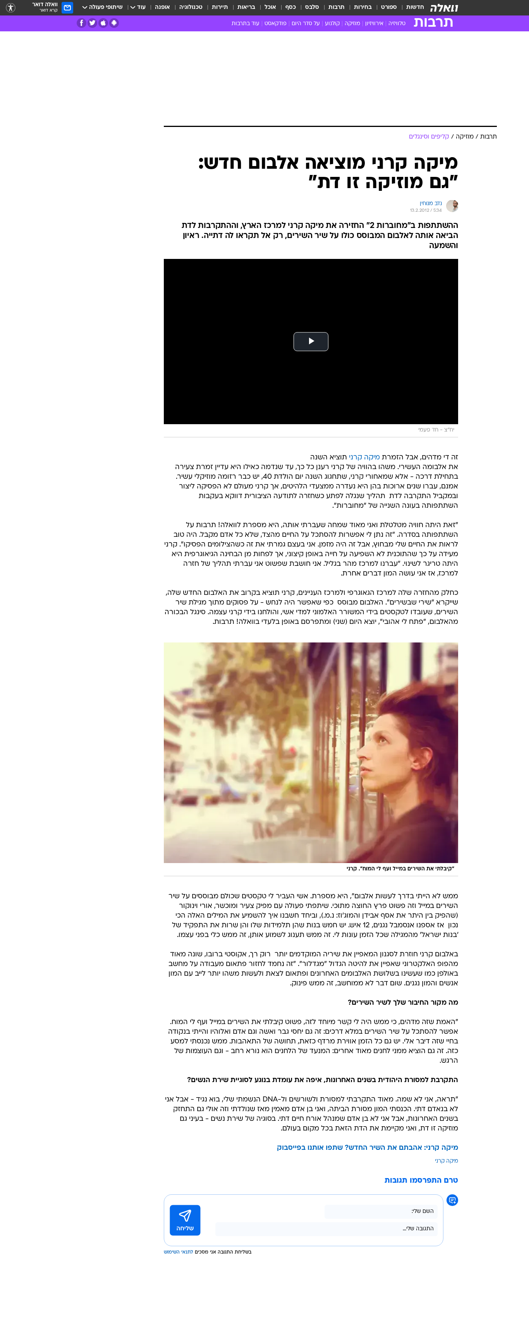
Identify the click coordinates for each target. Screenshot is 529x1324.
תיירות (220, 7)
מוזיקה (352, 23)
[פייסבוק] (81, 23)
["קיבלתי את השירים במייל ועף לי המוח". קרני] (311, 759)
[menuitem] (410, 7)
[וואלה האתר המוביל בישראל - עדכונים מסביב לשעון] (444, 8)
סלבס (312, 7)
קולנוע (332, 23)
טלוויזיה (396, 23)
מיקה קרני (364, 457)
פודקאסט (275, 23)
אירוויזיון (374, 23)
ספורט (389, 7)
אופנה (162, 7)
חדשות (415, 7)
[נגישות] (10, 8)
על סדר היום (306, 23)
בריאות (246, 7)
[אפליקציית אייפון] (103, 23)
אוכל (270, 7)
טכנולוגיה (191, 7)
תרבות (336, 7)
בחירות (363, 7)
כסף (290, 7)
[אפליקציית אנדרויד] (114, 23)
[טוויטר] (92, 23)
